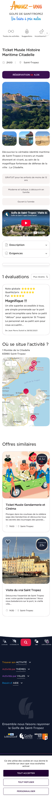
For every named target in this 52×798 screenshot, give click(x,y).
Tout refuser (26, 782)
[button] (47, 33)
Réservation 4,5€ (26, 74)
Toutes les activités (11, 36)
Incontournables (42, 36)
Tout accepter (26, 773)
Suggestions (27, 36)
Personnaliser (26, 791)
